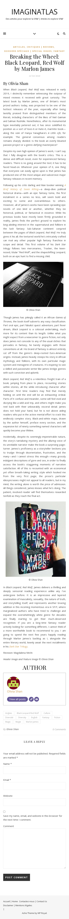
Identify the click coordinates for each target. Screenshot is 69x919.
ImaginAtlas (34, 11)
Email (7, 779)
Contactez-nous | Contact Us (33, 901)
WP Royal (42, 913)
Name (7, 763)
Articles (19, 47)
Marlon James (32, 721)
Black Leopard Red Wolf (28, 713)
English (34, 717)
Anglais (8, 713)
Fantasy (59, 51)
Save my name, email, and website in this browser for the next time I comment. (32, 817)
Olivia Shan (14, 691)
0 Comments (59, 729)
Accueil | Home (10, 901)
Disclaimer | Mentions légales (17, 905)
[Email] (36, 699)
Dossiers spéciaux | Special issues (28, 51)
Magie (18, 721)
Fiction (57, 717)
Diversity (22, 717)
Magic (8, 721)
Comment (8, 826)
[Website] (31, 699)
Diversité (9, 717)
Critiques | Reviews (40, 47)
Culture (47, 713)
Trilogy (18, 646)
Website (8, 795)
